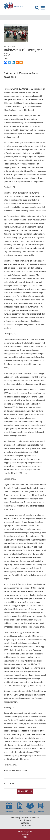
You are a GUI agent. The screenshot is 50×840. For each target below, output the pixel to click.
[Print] (17, 62)
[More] (21, 62)
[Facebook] (5, 62)
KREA (25, 837)
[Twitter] (9, 62)
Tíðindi (11, 783)
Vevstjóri (25, 834)
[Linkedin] (13, 62)
